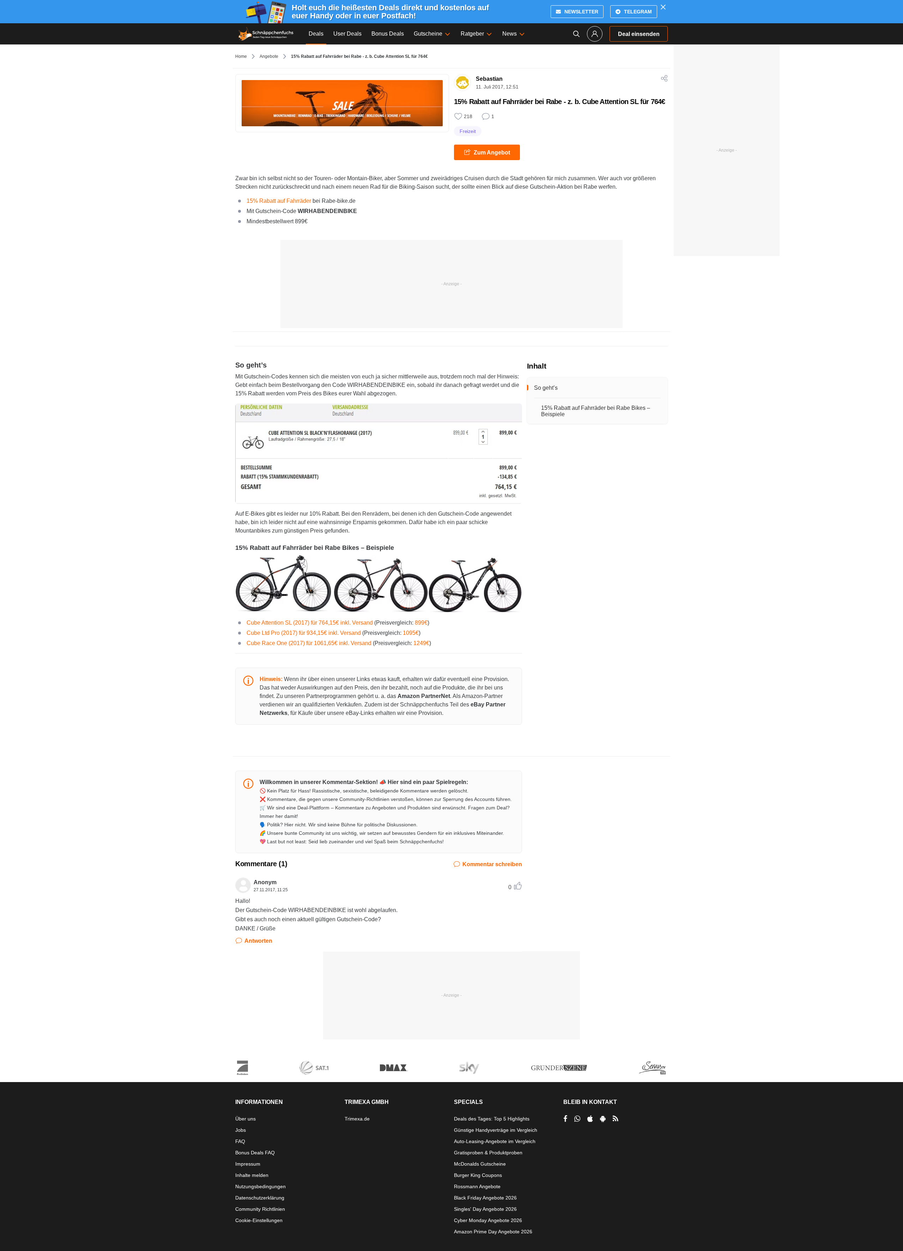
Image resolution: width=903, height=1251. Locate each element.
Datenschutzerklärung (259, 1198)
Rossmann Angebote (477, 1186)
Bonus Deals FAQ (255, 1152)
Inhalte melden (251, 1175)
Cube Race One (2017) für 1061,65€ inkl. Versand (309, 643)
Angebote (269, 56)
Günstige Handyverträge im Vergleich (495, 1130)
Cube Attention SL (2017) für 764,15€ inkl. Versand (310, 623)
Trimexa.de (357, 1119)
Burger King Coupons (478, 1175)
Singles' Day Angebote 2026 (485, 1209)
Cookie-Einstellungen (259, 1220)
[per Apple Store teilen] (590, 1118)
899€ (421, 623)
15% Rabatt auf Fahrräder (279, 201)
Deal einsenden (639, 34)
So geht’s (546, 388)
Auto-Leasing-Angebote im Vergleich (494, 1141)
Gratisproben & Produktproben (488, 1152)
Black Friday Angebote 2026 (485, 1198)
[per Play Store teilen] (603, 1118)
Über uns (245, 1119)
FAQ (240, 1141)
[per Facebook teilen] (565, 1118)
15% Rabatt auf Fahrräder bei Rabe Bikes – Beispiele (595, 411)
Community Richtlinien (260, 1209)
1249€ (421, 643)
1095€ (411, 633)
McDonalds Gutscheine (480, 1164)
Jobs (240, 1130)
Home (241, 56)
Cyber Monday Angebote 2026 (488, 1220)
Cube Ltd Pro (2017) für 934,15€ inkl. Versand (304, 633)
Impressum (247, 1164)
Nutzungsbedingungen (260, 1186)
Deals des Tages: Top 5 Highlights (491, 1119)
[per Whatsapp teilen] (577, 1118)
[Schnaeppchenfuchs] (266, 33)
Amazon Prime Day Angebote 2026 (493, 1231)
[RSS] (615, 1118)
